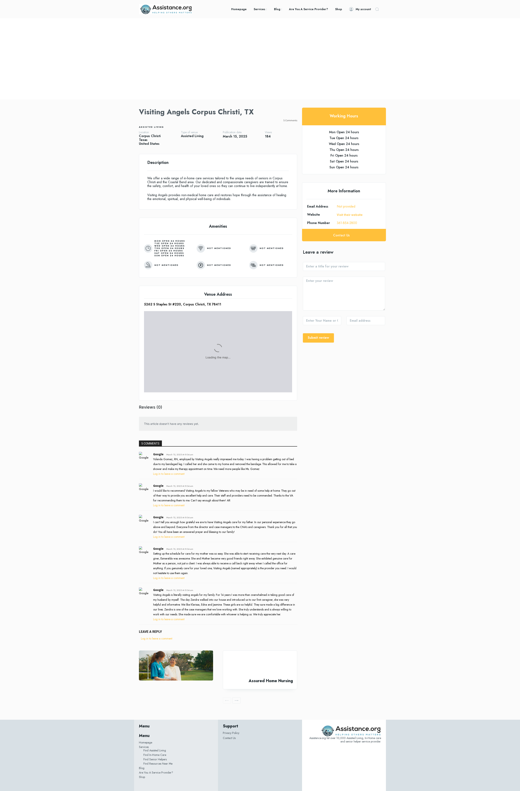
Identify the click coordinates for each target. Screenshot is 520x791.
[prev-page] (227, 700)
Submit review (318, 337)
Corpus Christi (150, 136)
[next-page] (236, 700)
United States (149, 144)
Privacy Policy (231, 733)
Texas (143, 140)
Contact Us (229, 738)
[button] (377, 9)
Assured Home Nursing (271, 681)
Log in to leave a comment (168, 474)
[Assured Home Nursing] (260, 664)
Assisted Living (151, 127)
